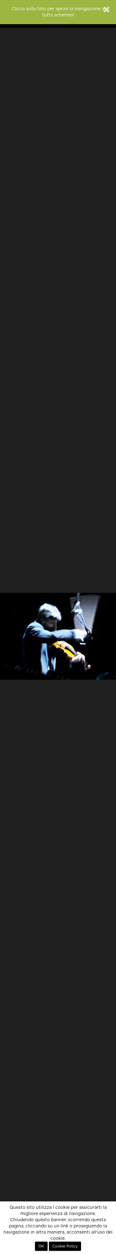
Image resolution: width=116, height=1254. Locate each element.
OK (41, 1246)
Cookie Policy (65, 1246)
